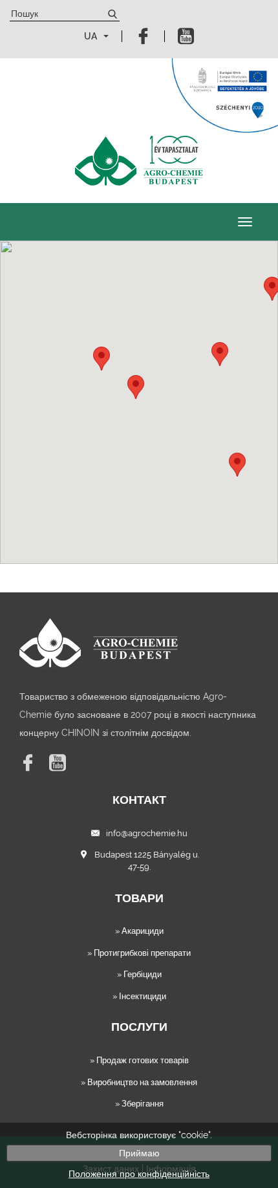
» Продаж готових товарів (139, 1060)
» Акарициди (139, 931)
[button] (135, 387)
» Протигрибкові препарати (139, 953)
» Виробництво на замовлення (139, 1082)
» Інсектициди (139, 996)
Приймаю (139, 1153)
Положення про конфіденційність (139, 1174)
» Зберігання (139, 1103)
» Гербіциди (139, 974)
